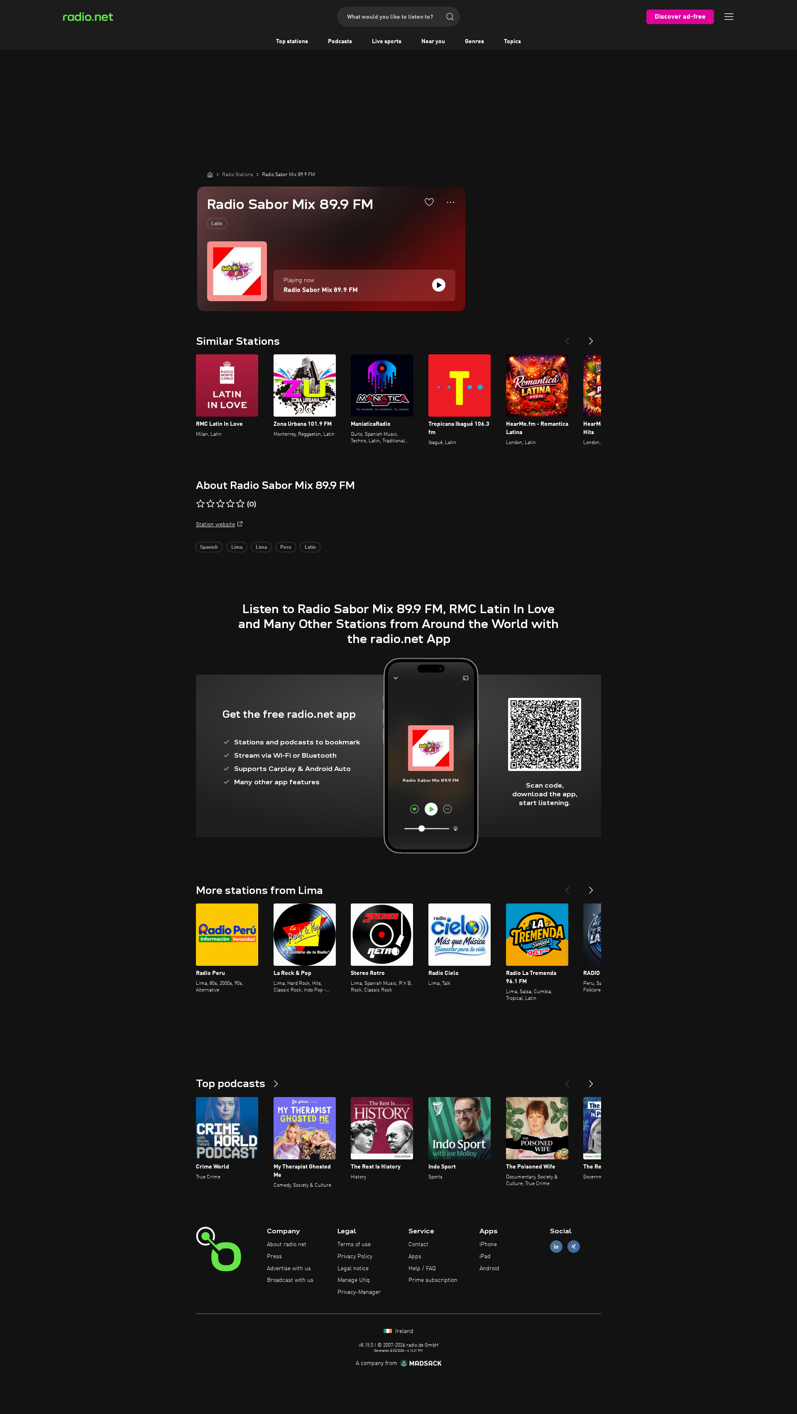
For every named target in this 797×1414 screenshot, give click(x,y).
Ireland (403, 1331)
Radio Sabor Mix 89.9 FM (321, 290)
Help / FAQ (422, 1269)
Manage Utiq (353, 1280)
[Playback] (438, 285)
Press (274, 1256)
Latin (216, 223)
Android (489, 1269)
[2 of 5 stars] (210, 504)
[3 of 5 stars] (220, 504)
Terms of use (354, 1244)
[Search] (450, 17)
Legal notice (353, 1269)
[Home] (210, 174)
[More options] (450, 202)
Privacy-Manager (359, 1292)
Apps (414, 1256)
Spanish (209, 547)
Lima (236, 547)
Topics (512, 41)
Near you (433, 41)
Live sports (386, 41)
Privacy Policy (354, 1256)
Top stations (292, 41)
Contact (418, 1244)
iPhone (488, 1244)
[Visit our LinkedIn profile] (556, 1246)
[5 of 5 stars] (240, 504)
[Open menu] (729, 17)
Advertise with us (289, 1269)
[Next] (591, 338)
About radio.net (286, 1244)
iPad (485, 1256)
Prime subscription (432, 1280)
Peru (285, 547)
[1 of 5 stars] (200, 504)
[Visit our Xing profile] (573, 1246)
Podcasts (340, 41)
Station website (215, 525)
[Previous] (567, 338)
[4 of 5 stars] (230, 504)
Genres (474, 41)
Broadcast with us (290, 1280)
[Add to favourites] (429, 202)
